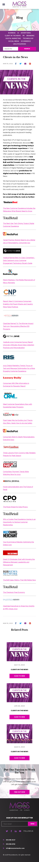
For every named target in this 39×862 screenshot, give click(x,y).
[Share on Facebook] (16, 64)
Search (27, 49)
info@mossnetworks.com (15, 848)
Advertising (26, 33)
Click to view (19, 676)
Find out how (19, 792)
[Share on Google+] (30, 64)
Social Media (13, 41)
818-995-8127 (10, 840)
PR (23, 36)
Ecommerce (26, 41)
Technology (28, 38)
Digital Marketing (13, 38)
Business (11, 33)
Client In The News (13, 36)
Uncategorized (19, 44)
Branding (30, 36)
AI (18, 33)
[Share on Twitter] (21, 64)
